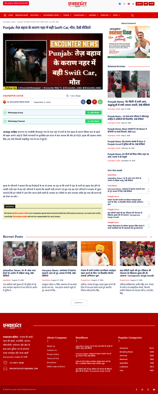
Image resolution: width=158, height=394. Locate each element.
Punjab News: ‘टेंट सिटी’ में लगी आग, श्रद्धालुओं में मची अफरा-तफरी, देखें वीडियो (129, 103)
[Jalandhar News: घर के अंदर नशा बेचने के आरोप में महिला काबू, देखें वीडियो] (20, 253)
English (139, 4)
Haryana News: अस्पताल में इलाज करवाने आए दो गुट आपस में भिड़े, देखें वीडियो (126, 190)
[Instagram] (124, 3)
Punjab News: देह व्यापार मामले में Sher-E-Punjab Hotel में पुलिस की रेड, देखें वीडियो (127, 143)
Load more (78, 303)
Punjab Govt (113, 196)
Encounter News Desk (20, 102)
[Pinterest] (94, 101)
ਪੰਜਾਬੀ (151, 4)
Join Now (94, 112)
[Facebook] (120, 3)
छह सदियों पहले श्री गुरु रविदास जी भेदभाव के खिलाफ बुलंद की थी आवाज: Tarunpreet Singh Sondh (125, 214)
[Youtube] (154, 389)
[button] (132, 15)
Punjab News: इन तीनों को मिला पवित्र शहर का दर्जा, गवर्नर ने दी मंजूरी (128, 155)
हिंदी (146, 4)
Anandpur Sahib (9, 22)
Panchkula (112, 186)
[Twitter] (133, 3)
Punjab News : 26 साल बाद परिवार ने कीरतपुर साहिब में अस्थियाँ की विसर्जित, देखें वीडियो (128, 117)
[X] (88, 101)
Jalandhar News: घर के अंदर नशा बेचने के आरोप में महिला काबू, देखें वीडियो (124, 179)
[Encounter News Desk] (5, 101)
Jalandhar (112, 175)
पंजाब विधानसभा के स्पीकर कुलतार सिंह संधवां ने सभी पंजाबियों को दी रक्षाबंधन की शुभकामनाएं (126, 226)
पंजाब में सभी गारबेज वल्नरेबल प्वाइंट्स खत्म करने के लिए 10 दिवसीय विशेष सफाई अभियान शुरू (125, 201)
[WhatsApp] (100, 101)
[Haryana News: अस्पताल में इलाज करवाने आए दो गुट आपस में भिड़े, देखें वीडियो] (59, 253)
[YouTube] (129, 3)
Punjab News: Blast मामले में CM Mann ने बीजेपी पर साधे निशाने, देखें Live (127, 130)
